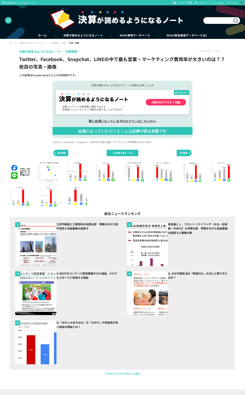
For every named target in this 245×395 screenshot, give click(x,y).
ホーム (42, 35)
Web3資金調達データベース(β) (187, 35)
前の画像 (62, 152)
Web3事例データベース (135, 35)
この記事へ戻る (122, 152)
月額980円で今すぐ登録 (165, 102)
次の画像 (183, 152)
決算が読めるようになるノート (83, 35)
